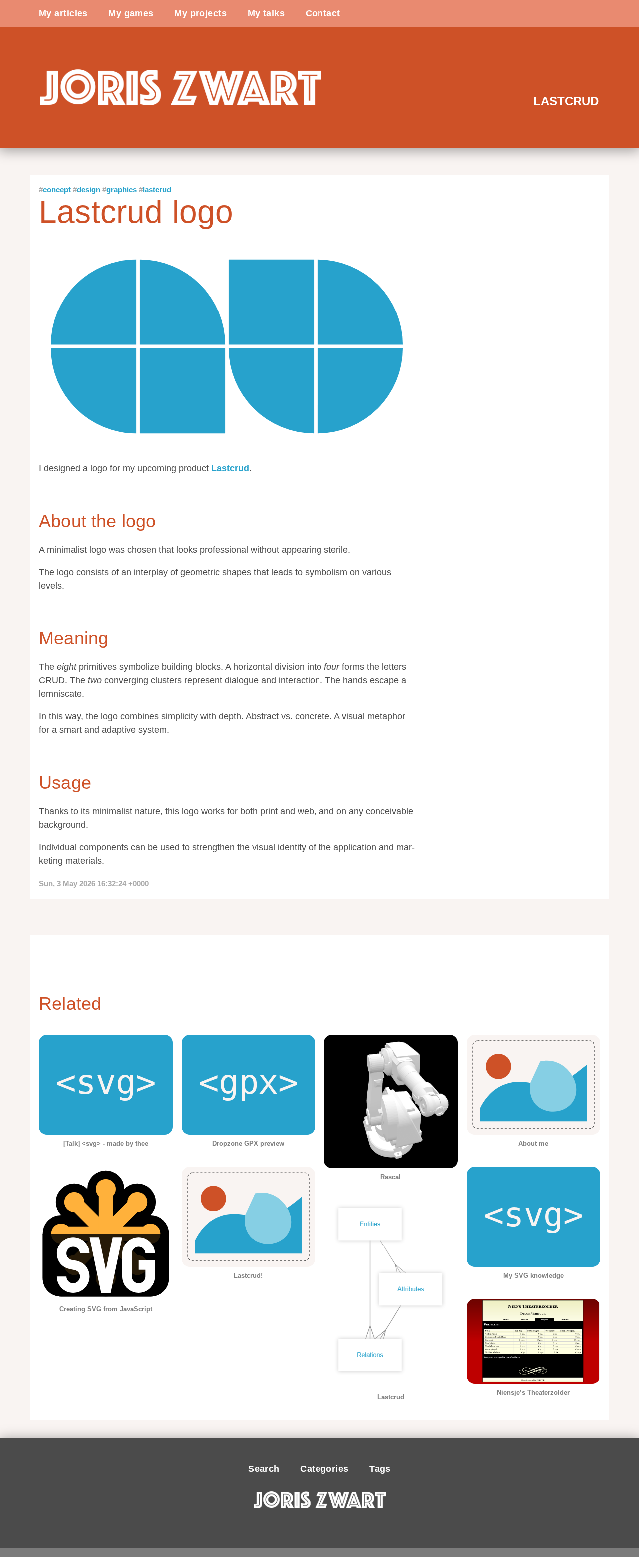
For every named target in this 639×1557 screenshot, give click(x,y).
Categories (324, 1469)
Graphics (121, 189)
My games (131, 13)
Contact (323, 13)
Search (264, 1469)
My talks (266, 13)
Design (88, 189)
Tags (380, 1469)
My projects (200, 13)
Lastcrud (157, 189)
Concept (57, 189)
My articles (63, 13)
